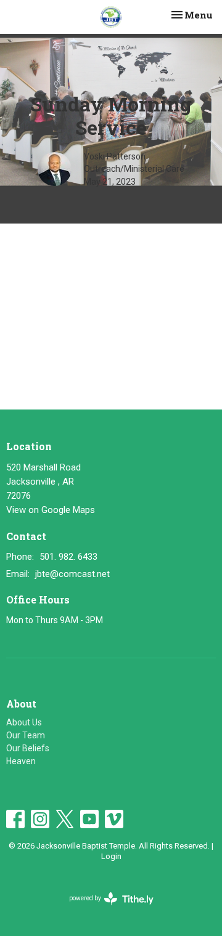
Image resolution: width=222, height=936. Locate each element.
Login (111, 856)
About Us (24, 722)
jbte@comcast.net (72, 573)
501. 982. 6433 (68, 556)
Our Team (25, 735)
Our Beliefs (27, 748)
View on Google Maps (50, 509)
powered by (104, 909)
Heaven (21, 761)
